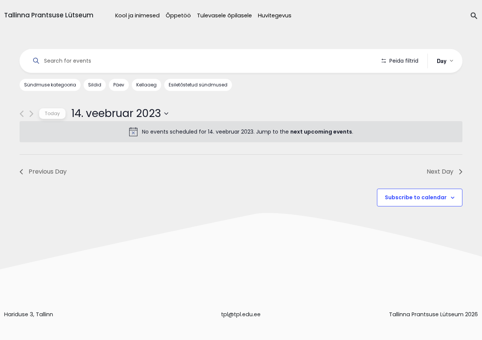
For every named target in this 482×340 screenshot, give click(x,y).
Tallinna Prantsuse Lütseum (48, 15)
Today (52, 113)
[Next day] (31, 113)
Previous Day (48, 171)
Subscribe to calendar (416, 197)
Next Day (440, 171)
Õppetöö (178, 15)
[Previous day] (22, 113)
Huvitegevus (274, 15)
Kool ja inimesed (137, 15)
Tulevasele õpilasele (224, 15)
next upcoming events (321, 131)
